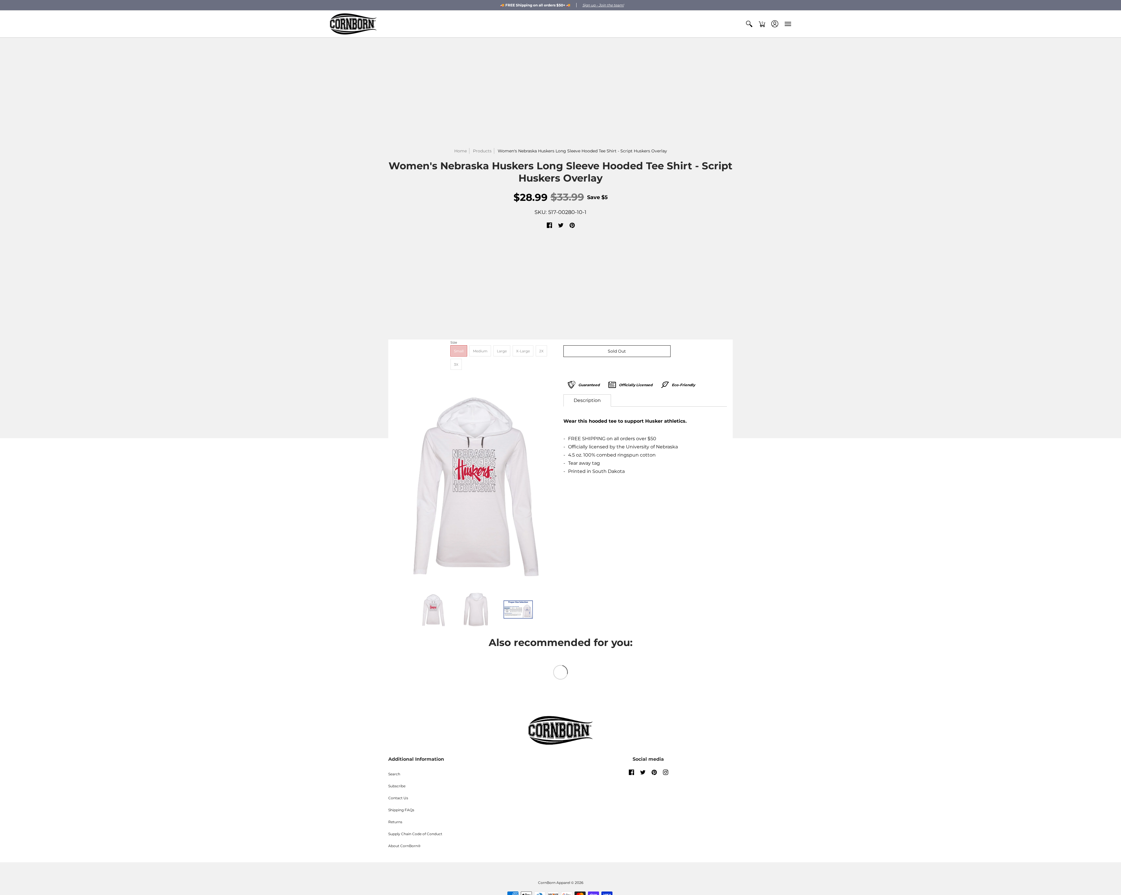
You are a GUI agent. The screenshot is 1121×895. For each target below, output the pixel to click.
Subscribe (396, 786)
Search (394, 774)
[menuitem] (749, 24)
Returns (395, 822)
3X (456, 364)
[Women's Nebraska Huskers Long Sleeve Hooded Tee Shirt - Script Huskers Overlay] (476, 483)
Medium (480, 351)
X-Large (523, 351)
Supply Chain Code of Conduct (415, 834)
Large (502, 351)
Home (460, 151)
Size (453, 342)
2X (541, 351)
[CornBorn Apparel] (353, 24)
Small (459, 351)
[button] (749, 24)
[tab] (587, 400)
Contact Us (398, 798)
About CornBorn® (404, 846)
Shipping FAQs (401, 810)
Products (482, 151)
